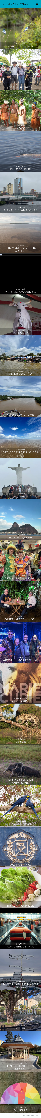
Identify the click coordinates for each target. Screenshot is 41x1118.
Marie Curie (20, 701)
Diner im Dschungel (20, 619)
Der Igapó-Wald (20, 46)
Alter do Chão (20, 373)
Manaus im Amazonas (20, 210)
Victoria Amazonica (20, 292)
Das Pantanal (20, 864)
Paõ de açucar (20, 537)
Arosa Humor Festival (20, 660)
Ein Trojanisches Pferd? (20, 1068)
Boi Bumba (20, 332)
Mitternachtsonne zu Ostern (20, 986)
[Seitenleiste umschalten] (37, 4)
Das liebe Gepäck (20, 946)
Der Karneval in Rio (20, 578)
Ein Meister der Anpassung (20, 781)
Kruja (20, 1028)
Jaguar (20, 742)
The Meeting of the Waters (20, 249)
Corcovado (20, 496)
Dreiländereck (20, 87)
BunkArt (20, 1110)
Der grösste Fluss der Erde (20, 454)
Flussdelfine (20, 169)
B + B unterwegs (15, 3)
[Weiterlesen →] (20, 28)
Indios (20, 128)
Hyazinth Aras (20, 823)
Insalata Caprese (20, 905)
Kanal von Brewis (20, 414)
